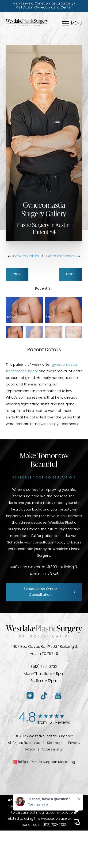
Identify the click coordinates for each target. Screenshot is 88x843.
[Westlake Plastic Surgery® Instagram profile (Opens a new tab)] (30, 696)
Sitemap (54, 743)
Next (70, 274)
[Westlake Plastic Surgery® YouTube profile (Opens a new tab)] (58, 696)
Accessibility (52, 749)
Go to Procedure (61, 256)
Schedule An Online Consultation (40, 592)
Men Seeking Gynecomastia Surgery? (44, 5)
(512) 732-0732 (44, 667)
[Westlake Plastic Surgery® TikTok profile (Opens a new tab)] (44, 696)
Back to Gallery (25, 256)
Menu (76, 23)
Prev (17, 274)
